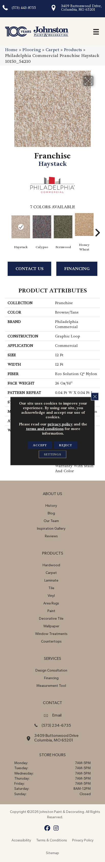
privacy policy (60, 424)
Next (97, 225)
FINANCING (77, 268)
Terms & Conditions (51, 840)
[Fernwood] (63, 227)
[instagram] (56, 828)
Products (73, 49)
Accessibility (21, 840)
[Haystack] (20, 227)
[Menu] (96, 31)
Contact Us (30, 268)
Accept (40, 445)
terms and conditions (45, 428)
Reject (65, 445)
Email (57, 715)
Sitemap (52, 853)
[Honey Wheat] (84, 224)
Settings (52, 454)
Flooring (31, 49)
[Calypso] (41, 227)
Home (11, 49)
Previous (7, 225)
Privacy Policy (83, 840)
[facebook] (47, 828)
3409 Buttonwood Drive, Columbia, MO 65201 (81, 8)
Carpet (52, 49)
